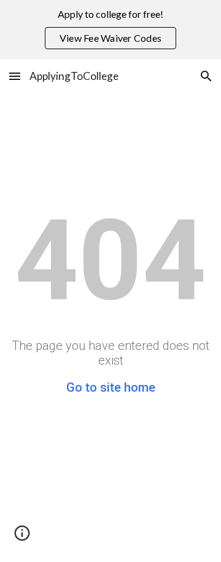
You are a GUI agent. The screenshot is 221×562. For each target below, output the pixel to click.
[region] (110, 29)
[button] (14, 76)
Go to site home (110, 387)
